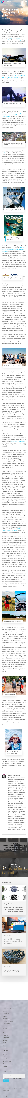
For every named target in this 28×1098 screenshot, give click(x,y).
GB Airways (5, 153)
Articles (5, 1011)
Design (5, 904)
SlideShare (6, 1064)
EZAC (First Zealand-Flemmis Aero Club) (12, 530)
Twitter (5, 1066)
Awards (5, 1043)
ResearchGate (7, 1061)
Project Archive (6, 19)
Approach (5, 1019)
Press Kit (5, 1035)
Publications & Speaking (9, 1009)
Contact (5, 1057)
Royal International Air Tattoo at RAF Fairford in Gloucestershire (12, 115)
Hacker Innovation (8, 1021)
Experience (6, 1038)
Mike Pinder (6, 1090)
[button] (26, 2)
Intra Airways (18, 40)
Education (5, 1040)
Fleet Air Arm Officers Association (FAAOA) (13, 249)
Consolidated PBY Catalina (18, 441)
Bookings (5, 1054)
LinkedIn (5, 1059)
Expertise (5, 1016)
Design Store (6, 1024)
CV (4, 1045)
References (6, 1014)
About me (5, 1033)
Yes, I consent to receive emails (13, 1078)
